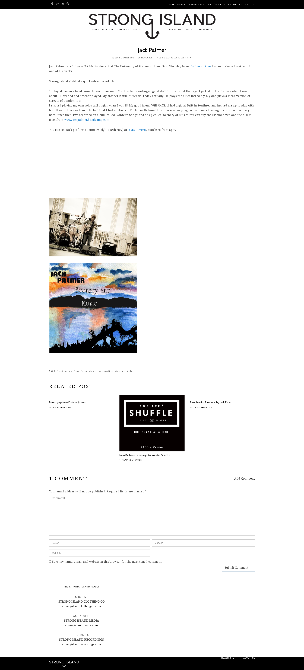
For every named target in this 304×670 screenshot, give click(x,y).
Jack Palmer (152, 49)
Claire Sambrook (124, 58)
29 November (145, 58)
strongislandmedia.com (81, 625)
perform (82, 371)
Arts (96, 29)
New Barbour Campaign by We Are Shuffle (144, 455)
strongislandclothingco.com (81, 606)
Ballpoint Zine (201, 66)
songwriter (106, 371)
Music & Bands (165, 58)
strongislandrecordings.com (81, 644)
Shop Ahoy (205, 29)
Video (131, 371)
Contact (190, 29)
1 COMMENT (68, 478)
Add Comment (244, 478)
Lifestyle (124, 29)
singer (93, 371)
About (138, 29)
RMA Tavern (137, 130)
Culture (108, 29)
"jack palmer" (66, 371)
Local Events (181, 58)
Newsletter (228, 657)
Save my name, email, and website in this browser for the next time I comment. (107, 561)
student (120, 371)
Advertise (175, 29)
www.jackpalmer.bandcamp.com (86, 120)
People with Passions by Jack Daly (210, 402)
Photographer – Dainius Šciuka (67, 402)
